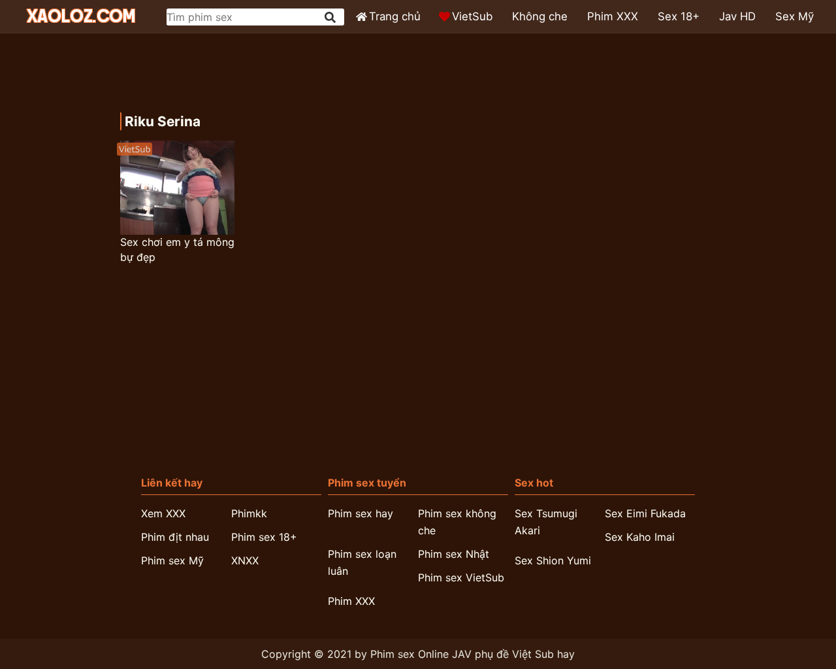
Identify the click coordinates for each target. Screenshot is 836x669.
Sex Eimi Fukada (645, 513)
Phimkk (249, 513)
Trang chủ (395, 16)
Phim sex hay (360, 513)
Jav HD (737, 16)
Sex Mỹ (794, 16)
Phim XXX (612, 16)
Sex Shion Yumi (553, 560)
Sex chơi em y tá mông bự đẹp (177, 249)
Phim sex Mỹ (172, 560)
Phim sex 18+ (264, 536)
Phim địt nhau (175, 536)
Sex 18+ (678, 16)
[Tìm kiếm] (331, 17)
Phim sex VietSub (461, 577)
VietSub (472, 16)
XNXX (245, 560)
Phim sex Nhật (453, 553)
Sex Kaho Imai (640, 536)
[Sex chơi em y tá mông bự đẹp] (177, 188)
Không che (540, 16)
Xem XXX (163, 513)
